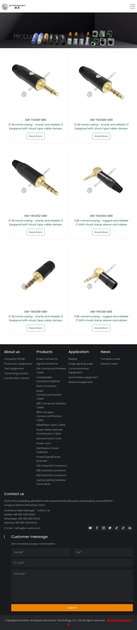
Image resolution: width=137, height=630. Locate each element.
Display (72, 359)
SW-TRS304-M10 (101, 216)
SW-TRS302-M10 (35, 216)
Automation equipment (83, 377)
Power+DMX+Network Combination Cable (49, 431)
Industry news (109, 364)
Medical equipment (80, 382)
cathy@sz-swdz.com (27, 528)
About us (12, 351)
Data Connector (46, 386)
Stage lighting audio (80, 364)
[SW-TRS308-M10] (35, 275)
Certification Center (16, 378)
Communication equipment (78, 370)
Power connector (47, 359)
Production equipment (18, 364)
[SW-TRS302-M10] (35, 179)
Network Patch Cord (48, 438)
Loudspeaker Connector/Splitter (48, 379)
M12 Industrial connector (51, 475)
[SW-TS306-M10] (35, 83)
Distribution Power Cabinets (47, 450)
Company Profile (14, 359)
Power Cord (43, 443)
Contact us (14, 493)
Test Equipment (14, 368)
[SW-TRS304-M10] (101, 179)
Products (44, 351)
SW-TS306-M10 (35, 120)
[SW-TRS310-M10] (101, 275)
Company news (110, 359)
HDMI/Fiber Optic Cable (50, 425)
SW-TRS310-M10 (101, 311)
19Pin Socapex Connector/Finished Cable (48, 416)
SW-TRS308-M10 (35, 311)
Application (78, 351)
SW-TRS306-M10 (101, 120)
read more (35, 136)
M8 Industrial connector (51, 470)
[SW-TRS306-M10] (101, 83)
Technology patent (16, 373)
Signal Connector (47, 364)
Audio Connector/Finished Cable (48, 394)
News (105, 351)
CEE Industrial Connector (51, 465)
